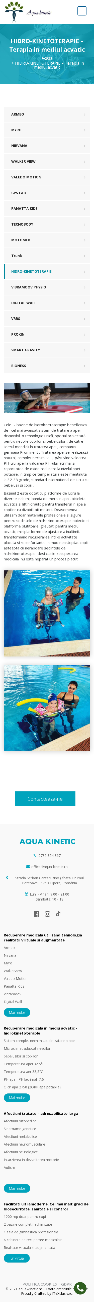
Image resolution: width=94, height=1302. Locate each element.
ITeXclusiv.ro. (62, 1293)
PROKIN (18, 334)
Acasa (47, 58)
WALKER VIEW (23, 161)
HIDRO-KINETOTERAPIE (31, 271)
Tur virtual (17, 1258)
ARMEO (17, 114)
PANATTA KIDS (24, 208)
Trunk (16, 255)
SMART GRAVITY (25, 350)
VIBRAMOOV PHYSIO (28, 287)
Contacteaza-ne (45, 798)
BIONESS (18, 365)
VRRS (15, 318)
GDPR (66, 1284)
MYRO (16, 130)
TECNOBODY (22, 224)
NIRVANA (19, 145)
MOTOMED (20, 240)
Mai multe (17, 1012)
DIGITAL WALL (23, 302)
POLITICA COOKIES (40, 1284)
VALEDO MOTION (26, 177)
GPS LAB (18, 192)
